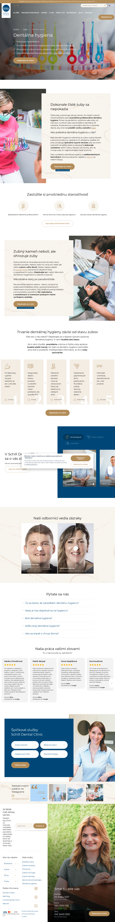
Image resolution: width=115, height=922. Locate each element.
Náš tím (6, 904)
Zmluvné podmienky (28, 914)
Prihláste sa (40, 826)
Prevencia (26, 869)
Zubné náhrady (28, 876)
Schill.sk (16, 29)
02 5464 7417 (61, 897)
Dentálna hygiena (29, 884)
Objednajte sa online (25, 61)
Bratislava (8, 864)
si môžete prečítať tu (30, 464)
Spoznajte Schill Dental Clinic (58, 224)
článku (90, 157)
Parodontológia (51, 754)
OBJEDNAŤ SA (106, 17)
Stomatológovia (75, 437)
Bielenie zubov (50, 745)
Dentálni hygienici (97, 437)
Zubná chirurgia (28, 873)
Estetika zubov (28, 862)
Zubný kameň (21, 745)
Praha (6, 881)
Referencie (72, 13)
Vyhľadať (105, 5)
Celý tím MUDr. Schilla (18, 469)
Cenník (44, 13)
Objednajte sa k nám (25, 304)
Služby (16, 13)
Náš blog (6, 896)
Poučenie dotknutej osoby (30, 911)
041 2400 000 (62, 914)
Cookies (24, 916)
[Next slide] (110, 470)
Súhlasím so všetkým (80, 458)
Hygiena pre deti (22, 754)
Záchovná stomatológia (31, 880)
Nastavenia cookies (80, 464)
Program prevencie (30, 13)
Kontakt (88, 13)
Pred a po (60, 13)
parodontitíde (21, 270)
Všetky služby (20, 765)
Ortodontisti (74, 443)
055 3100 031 (61, 905)
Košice (6, 869)
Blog (80, 13)
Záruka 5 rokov (9, 893)
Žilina (6, 875)
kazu (93, 128)
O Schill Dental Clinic (11, 900)
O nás (51, 13)
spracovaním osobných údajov (39, 830)
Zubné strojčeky (28, 866)
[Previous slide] (67, 470)
